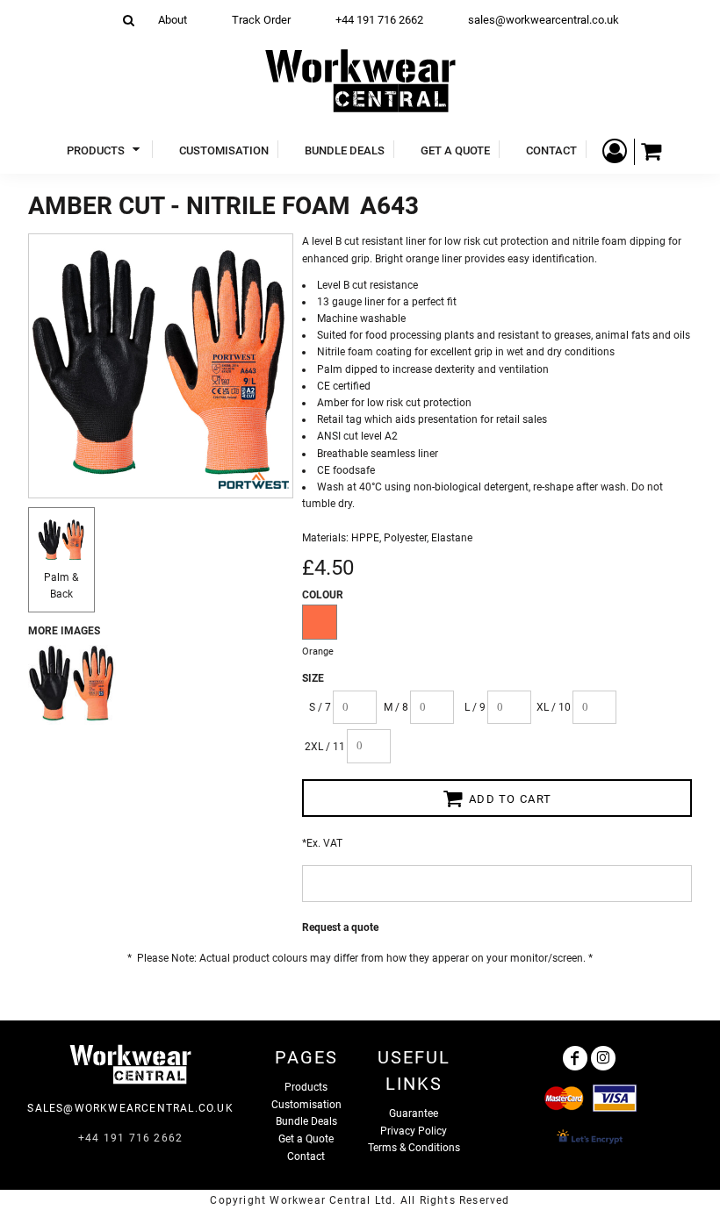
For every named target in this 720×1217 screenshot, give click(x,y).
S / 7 (320, 707)
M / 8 (396, 707)
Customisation (306, 1105)
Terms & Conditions (414, 1148)
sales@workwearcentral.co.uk (543, 19)
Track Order (261, 19)
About (172, 19)
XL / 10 (553, 707)
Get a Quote (306, 1139)
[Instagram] (603, 1058)
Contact (306, 1156)
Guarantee (413, 1113)
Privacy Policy (413, 1131)
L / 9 (475, 707)
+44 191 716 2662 (379, 19)
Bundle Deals (306, 1121)
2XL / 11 (325, 747)
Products (306, 1087)
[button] (105, 150)
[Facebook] (575, 1058)
